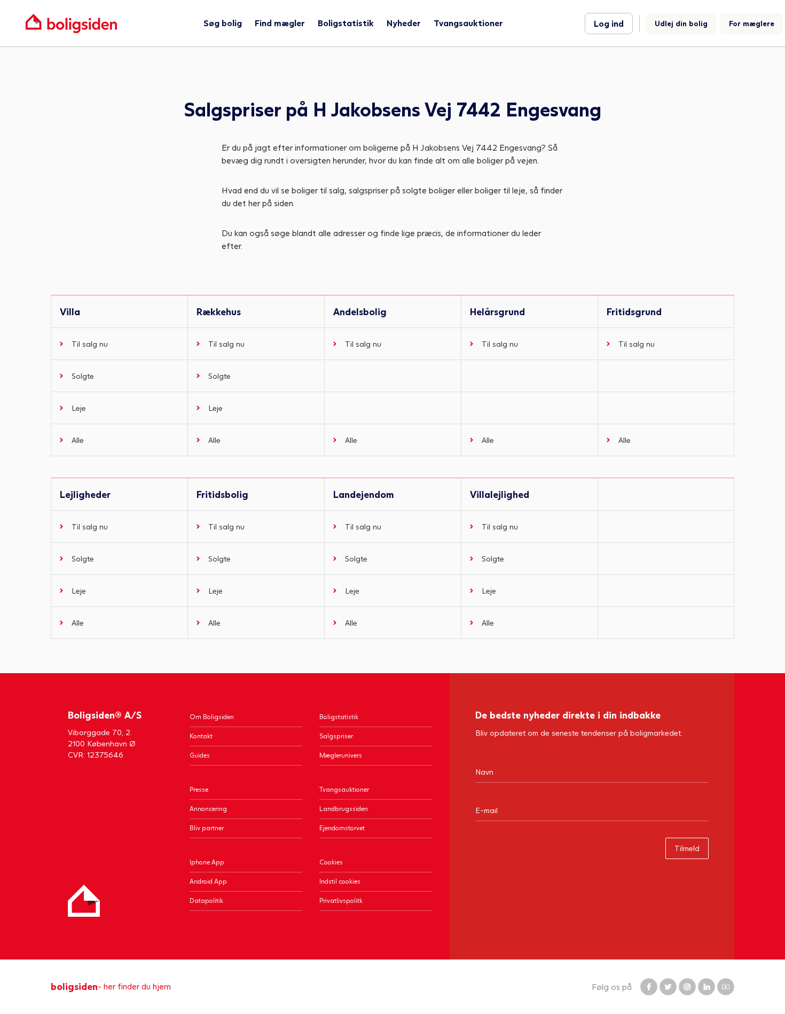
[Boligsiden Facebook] (648, 986)
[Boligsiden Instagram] (687, 986)
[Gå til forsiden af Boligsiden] (71, 23)
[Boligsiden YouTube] (725, 986)
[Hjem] (84, 901)
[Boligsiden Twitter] (668, 986)
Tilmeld (687, 848)
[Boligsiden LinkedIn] (706, 986)
